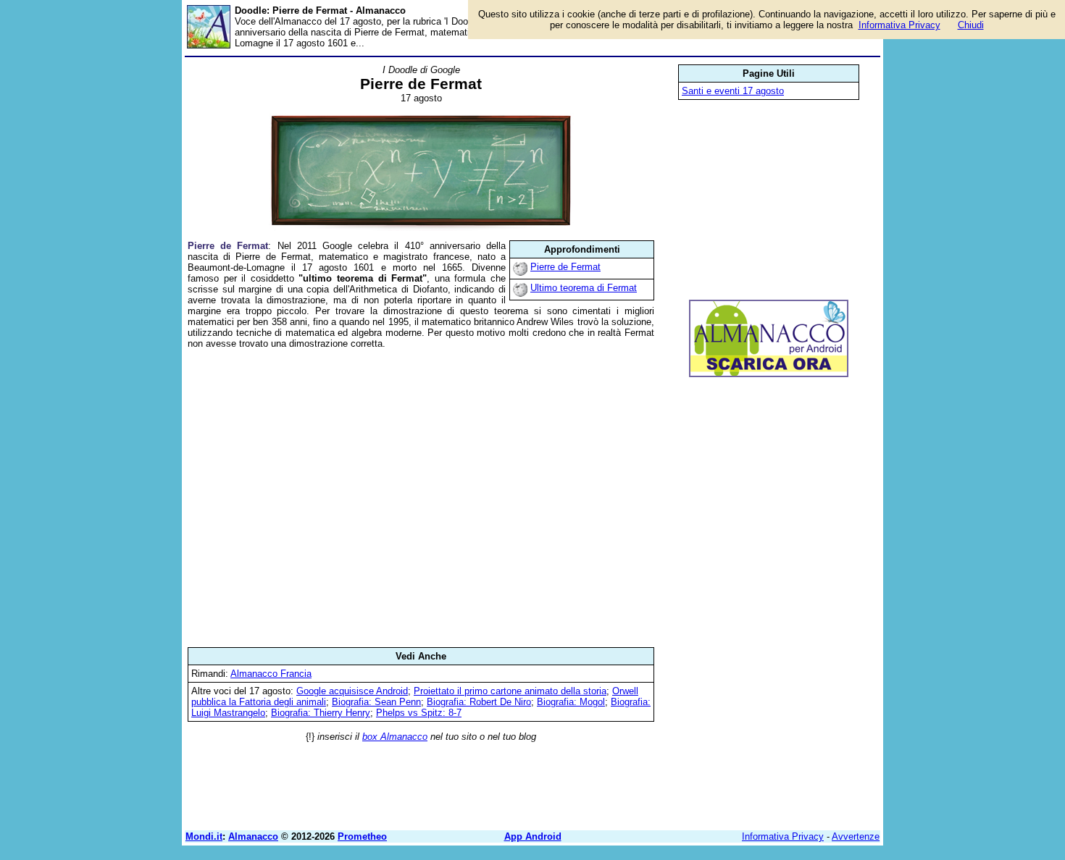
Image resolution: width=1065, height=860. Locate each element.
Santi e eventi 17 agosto (733, 90)
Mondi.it (203, 836)
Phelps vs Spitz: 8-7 (419, 712)
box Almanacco (394, 736)
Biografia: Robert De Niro (479, 701)
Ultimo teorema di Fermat (583, 287)
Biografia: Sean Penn (376, 701)
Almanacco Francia (271, 673)
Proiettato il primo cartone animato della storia (510, 691)
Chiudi (971, 25)
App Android (532, 836)
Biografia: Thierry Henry (320, 712)
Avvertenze (856, 836)
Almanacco (253, 836)
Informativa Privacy (783, 836)
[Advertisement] (421, 498)
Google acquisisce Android (352, 691)
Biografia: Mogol (571, 701)
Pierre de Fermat (565, 266)
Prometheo (362, 836)
